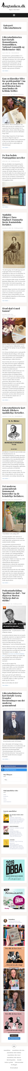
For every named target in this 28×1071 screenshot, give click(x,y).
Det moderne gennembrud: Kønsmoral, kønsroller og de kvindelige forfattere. (13, 491)
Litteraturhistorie (15, 53)
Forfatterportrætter (15, 161)
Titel (4, 794)
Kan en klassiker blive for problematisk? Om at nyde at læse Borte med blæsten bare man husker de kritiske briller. (13, 84)
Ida (9, 53)
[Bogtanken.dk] (14, 6)
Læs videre (6, 70)
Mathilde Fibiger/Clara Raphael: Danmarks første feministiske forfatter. (12, 219)
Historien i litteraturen (18, 94)
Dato (4, 798)
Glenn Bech (18, 817)
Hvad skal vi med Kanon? (11, 309)
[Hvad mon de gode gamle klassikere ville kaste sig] (14, 1022)
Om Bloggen (14, 1064)
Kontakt (19, 1060)
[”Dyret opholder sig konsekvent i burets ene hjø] (14, 1000)
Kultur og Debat (9, 1062)
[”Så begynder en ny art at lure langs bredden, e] (14, 935)
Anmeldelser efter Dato (18, 1050)
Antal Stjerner (7, 801)
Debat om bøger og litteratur (9, 316)
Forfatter (5, 796)
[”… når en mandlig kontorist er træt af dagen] (14, 978)
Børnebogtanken (11, 1060)
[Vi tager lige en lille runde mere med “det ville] (14, 957)
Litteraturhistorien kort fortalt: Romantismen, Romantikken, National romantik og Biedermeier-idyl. (13, 43)
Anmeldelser (7, 1050)
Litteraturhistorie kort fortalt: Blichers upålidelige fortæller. (13, 410)
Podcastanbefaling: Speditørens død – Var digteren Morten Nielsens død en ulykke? (13, 595)
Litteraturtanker (19, 1062)
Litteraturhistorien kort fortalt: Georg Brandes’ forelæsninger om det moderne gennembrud (13, 699)
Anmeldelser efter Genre (14, 1055)
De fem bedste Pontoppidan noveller (13, 156)
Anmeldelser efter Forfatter (14, 1052)
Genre (5, 800)
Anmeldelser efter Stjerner (14, 1057)
